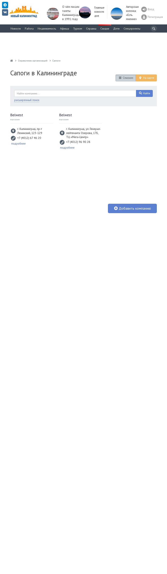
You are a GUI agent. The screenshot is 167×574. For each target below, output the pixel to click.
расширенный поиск (26, 100)
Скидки (104, 28)
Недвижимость (47, 28)
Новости (16, 28)
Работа (29, 28)
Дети (116, 28)
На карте (148, 78)
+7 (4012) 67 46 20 (29, 138)
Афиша (64, 28)
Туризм (77, 28)
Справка (91, 28)
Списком (127, 78)
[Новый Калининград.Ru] (11, 60)
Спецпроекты (132, 28)
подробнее (18, 143)
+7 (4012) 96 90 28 (78, 142)
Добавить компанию (134, 208)
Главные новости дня (99, 12)
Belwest (16, 115)
